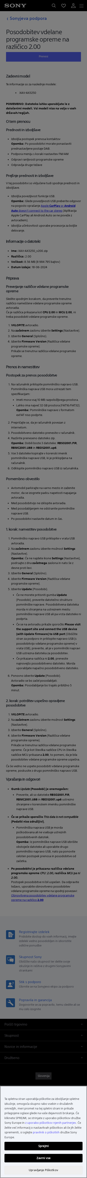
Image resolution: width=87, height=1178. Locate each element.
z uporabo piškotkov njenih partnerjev (50, 1123)
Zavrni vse (43, 1158)
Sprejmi (43, 1146)
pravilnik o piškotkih (46, 1132)
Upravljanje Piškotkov (43, 1170)
